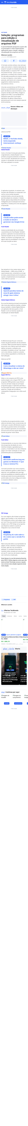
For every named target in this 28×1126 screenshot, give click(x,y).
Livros (20, 616)
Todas (3, 616)
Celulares (9, 616)
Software (4, 32)
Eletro (15, 616)
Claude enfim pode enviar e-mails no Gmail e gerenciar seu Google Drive (13, 219)
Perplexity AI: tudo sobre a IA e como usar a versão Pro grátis (14, 537)
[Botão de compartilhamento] (5, 60)
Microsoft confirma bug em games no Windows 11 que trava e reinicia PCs (13, 461)
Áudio (25, 616)
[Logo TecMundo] (10, 2)
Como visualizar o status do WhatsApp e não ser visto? (14, 367)
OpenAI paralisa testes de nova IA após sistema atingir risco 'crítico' (13, 293)
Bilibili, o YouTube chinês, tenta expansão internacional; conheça (13, 141)
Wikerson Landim (6, 55)
